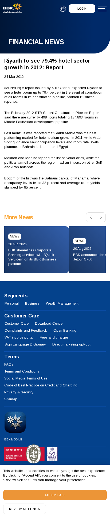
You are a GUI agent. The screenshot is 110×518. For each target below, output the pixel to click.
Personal (12, 303)
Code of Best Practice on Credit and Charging (40, 385)
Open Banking (64, 330)
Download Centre (48, 323)
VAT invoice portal (19, 337)
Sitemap (10, 399)
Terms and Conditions (21, 371)
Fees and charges (54, 337)
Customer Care (17, 323)
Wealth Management (62, 303)
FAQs (8, 364)
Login (82, 8)
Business (32, 303)
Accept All (55, 495)
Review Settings (24, 509)
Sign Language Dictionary (25, 344)
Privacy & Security (18, 392)
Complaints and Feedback (26, 330)
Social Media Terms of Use (25, 378)
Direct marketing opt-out (71, 344)
